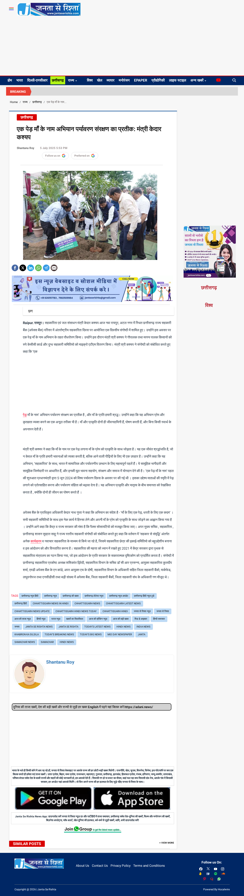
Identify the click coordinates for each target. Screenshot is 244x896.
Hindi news (67, 642)
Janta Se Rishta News (39, 626)
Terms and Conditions (149, 865)
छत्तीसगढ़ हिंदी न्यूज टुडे (144, 595)
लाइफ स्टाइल (177, 80)
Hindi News (123, 626)
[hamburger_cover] (11, 8)
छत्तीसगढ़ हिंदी (20, 603)
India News (143, 626)
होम (10, 80)
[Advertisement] (122, 47)
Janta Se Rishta (68, 626)
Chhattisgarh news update (32, 611)
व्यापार (110, 80)
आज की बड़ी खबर (121, 618)
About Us (82, 865)
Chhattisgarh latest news (123, 603)
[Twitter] (22, 267)
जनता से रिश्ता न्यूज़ (142, 611)
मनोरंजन (124, 80)
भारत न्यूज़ (55, 618)
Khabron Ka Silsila (26, 634)
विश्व (90, 80)
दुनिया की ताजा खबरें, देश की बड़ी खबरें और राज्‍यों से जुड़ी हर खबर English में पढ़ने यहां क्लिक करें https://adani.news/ (83, 707)
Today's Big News (91, 634)
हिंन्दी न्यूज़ (41, 618)
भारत (19, 80)
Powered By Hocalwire (216, 889)
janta (141, 634)
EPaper (140, 80)
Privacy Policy (121, 865)
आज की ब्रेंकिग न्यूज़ (98, 618)
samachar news (24, 642)
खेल (99, 80)
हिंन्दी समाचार (159, 618)
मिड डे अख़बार (141, 618)
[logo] (49, 9)
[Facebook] (15, 267)
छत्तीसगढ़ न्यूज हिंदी (30, 595)
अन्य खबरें (196, 80)
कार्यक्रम (35, 541)
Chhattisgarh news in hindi (51, 603)
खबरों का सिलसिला (74, 618)
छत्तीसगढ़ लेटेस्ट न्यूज (94, 595)
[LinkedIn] (30, 267)
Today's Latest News (97, 626)
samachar (47, 642)
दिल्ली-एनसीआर (37, 80)
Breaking (18, 91)
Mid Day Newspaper (120, 634)
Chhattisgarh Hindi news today (76, 611)
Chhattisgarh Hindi (115, 611)
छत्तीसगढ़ (58, 80)
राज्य (71, 80)
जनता (16, 626)
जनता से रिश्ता (163, 611)
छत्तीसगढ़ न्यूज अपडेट (118, 595)
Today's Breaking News (59, 634)
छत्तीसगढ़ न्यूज (50, 595)
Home (14, 102)
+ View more (166, 842)
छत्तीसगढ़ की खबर (71, 595)
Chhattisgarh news (87, 603)
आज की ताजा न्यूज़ (22, 618)
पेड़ (25, 415)
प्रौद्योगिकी (158, 80)
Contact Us (100, 865)
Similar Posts (27, 843)
